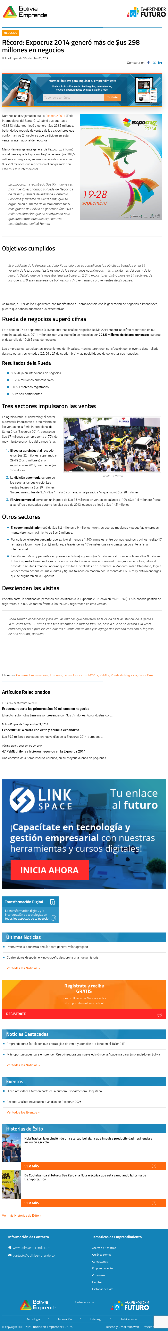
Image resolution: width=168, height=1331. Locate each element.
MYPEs (93, 675)
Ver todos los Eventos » (23, 1112)
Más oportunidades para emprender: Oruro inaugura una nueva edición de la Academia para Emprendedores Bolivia (83, 1054)
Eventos (97, 1282)
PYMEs (104, 675)
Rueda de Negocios (124, 675)
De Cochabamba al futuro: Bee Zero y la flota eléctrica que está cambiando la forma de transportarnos (85, 1177)
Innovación (65, 1319)
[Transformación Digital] (30, 909)
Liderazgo (96, 1319)
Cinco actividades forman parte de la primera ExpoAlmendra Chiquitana (54, 1091)
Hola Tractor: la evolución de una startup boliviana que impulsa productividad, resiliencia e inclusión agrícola (88, 1140)
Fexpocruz (80, 675)
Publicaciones (129, 1319)
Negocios (10, 33)
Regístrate (16, 1014)
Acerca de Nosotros (104, 1248)
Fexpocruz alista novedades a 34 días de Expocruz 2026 (44, 1102)
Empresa (56, 675)
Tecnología (33, 1319)
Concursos (98, 1275)
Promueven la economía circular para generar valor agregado (47, 947)
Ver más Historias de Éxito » (21, 1215)
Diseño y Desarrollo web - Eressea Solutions (136, 1327)
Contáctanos (100, 1261)
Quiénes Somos (101, 1254)
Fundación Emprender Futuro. (52, 1327)
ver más (31, 1166)
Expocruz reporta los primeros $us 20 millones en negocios (45, 709)
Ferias (68, 675)
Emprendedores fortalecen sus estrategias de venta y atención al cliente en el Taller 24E (66, 1044)
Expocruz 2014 (55, 116)
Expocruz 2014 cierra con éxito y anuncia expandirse (40, 730)
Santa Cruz (145, 675)
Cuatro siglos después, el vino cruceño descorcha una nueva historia (52, 957)
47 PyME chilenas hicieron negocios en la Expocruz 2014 (43, 751)
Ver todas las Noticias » (23, 968)
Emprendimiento (102, 1268)
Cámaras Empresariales (32, 675)
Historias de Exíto (103, 1289)
